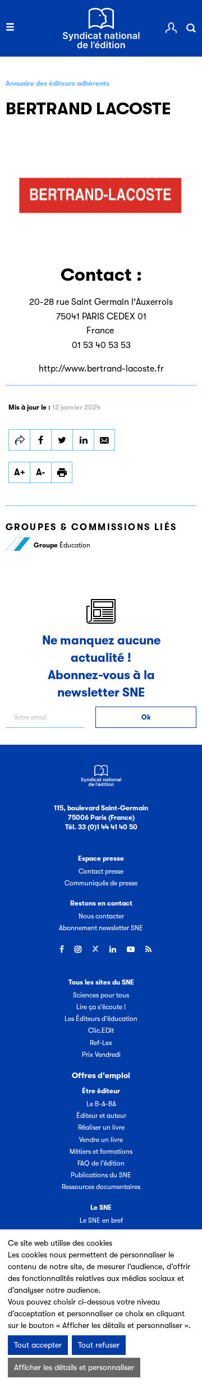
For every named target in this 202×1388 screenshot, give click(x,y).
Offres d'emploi (101, 1075)
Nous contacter (101, 916)
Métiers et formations (101, 1151)
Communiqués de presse (101, 883)
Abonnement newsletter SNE (101, 928)
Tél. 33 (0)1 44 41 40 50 (101, 827)
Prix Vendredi (101, 1055)
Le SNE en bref (101, 1220)
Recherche (190, 28)
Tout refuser (99, 1344)
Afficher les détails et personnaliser (74, 1367)
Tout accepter (38, 1344)
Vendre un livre (101, 1140)
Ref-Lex (101, 1043)
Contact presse (101, 871)
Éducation (62, 545)
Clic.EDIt (101, 1030)
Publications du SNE (101, 1175)
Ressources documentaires (101, 1187)
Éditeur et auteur (101, 1116)
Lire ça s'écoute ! (101, 1007)
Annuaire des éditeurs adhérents (57, 83)
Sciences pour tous (101, 995)
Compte (171, 28)
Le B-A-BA (101, 1104)
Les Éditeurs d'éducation (101, 1019)
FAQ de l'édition (101, 1163)
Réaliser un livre (101, 1127)
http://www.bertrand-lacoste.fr (101, 369)
